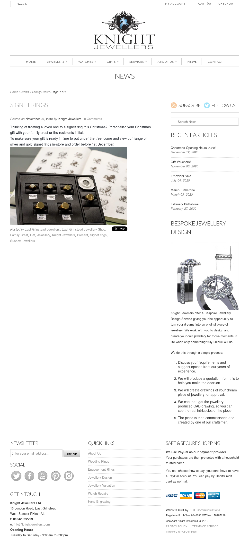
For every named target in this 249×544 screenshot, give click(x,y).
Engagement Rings (101, 469)
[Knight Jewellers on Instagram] (69, 480)
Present (82, 235)
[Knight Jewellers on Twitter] (16, 480)
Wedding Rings (98, 461)
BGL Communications (204, 510)
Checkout (226, 3)
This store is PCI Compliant (181, 531)
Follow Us (223, 105)
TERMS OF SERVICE (205, 526)
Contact (215, 61)
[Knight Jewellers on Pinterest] (56, 480)
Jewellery (57, 61)
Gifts (112, 61)
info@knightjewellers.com (32, 524)
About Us (167, 61)
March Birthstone (183, 190)
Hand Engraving (99, 501)
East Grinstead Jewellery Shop (83, 229)
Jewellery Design (100, 477)
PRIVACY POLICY (176, 526)
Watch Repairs (98, 493)
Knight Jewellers (63, 235)
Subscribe (189, 105)
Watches (87, 61)
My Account (175, 3)
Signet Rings (29, 104)
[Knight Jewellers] (124, 31)
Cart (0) (204, 3)
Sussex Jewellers (22, 240)
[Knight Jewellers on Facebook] (29, 480)
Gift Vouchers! (181, 161)
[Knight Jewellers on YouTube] (43, 480)
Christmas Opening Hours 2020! (193, 147)
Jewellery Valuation (101, 485)
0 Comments (93, 118)
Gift (32, 235)
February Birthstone (184, 204)
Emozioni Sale (181, 175)
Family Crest (19, 235)
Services (138, 61)
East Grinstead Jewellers (42, 229)
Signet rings (98, 235)
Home (31, 61)
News (192, 61)
